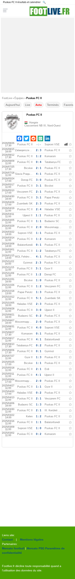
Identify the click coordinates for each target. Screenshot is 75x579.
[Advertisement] (37, 55)
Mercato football (13, 548)
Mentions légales (31, 539)
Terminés (53, 104)
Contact (7, 539)
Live (27, 104)
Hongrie (33, 122)
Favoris (68, 104)
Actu (38, 104)
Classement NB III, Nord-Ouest (42, 125)
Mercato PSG (35, 548)
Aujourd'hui (13, 104)
